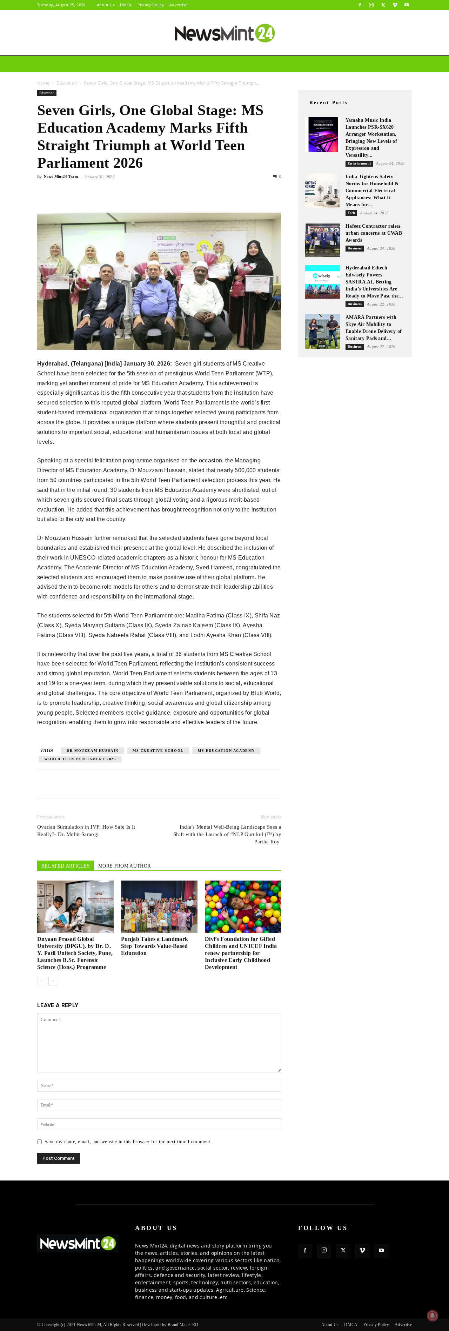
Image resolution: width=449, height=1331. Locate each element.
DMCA (126, 4)
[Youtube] (406, 5)
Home (78, 46)
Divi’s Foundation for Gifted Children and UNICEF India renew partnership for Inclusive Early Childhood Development (241, 953)
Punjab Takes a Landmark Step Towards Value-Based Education (154, 946)
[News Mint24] (224, 33)
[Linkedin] (93, 193)
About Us (106, 4)
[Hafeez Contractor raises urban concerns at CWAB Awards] (322, 240)
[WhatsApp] (76, 193)
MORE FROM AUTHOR (124, 866)
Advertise (178, 4)
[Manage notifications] (432, 1315)
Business (138, 46)
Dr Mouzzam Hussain (93, 751)
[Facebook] (360, 5)
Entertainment (222, 46)
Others (362, 46)
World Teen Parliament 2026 (80, 759)
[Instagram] (371, 5)
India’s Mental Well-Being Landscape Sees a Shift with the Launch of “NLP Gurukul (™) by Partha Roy (227, 834)
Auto (261, 46)
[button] (403, 47)
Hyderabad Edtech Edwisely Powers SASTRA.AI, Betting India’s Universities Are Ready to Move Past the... (374, 282)
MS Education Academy (226, 751)
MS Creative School (158, 751)
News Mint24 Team (61, 176)
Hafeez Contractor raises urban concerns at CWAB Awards (374, 233)
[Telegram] (109, 193)
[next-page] (52, 981)
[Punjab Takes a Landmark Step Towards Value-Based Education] (159, 907)
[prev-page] (41, 981)
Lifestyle (292, 46)
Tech (329, 46)
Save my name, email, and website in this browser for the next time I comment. (128, 1141)
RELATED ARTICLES (65, 866)
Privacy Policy (151, 4)
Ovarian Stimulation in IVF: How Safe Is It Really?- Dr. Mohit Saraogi (86, 830)
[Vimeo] (395, 5)
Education (175, 46)
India (103, 46)
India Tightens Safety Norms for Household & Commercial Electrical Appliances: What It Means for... (372, 190)
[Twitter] (383, 5)
